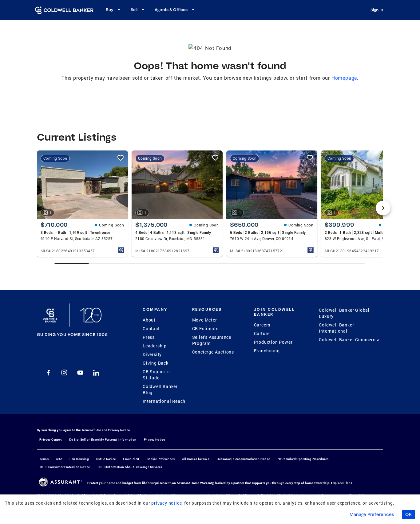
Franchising (267, 351)
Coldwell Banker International (336, 328)
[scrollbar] (209, 263)
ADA (59, 459)
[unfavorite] (120, 157)
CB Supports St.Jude (156, 375)
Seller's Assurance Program (211, 340)
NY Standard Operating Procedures (303, 459)
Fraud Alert (131, 459)
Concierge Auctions (213, 352)
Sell (134, 9)
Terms (44, 459)
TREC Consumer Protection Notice (64, 467)
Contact (151, 328)
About (149, 320)
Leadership (155, 346)
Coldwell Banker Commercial (350, 339)
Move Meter (204, 320)
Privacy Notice (119, 430)
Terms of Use (91, 430)
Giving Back (155, 363)
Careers (262, 325)
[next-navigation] (383, 208)
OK (408, 514)
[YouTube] (80, 372)
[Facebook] (48, 372)
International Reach (164, 401)
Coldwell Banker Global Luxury (344, 313)
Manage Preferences (372, 514)
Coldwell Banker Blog (160, 389)
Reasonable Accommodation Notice (243, 459)
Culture (262, 333)
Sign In (376, 9)
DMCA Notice (106, 459)
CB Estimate (205, 328)
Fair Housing (79, 459)
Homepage (344, 77)
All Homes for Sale (195, 459)
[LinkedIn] (96, 372)
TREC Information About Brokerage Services (129, 467)
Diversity (152, 354)
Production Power (273, 342)
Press (149, 337)
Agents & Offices (171, 9)
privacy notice (166, 503)
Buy (109, 9)
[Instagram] (64, 372)
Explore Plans (341, 483)
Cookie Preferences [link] (161, 459)
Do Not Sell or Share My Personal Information (103, 440)
